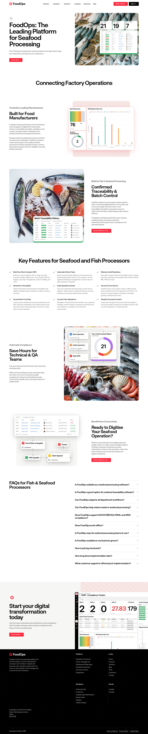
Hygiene (78, 700)
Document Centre (82, 670)
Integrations (80, 672)
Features (112, 662)
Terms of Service (112, 731)
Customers (112, 672)
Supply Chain (80, 697)
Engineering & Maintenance (85, 695)
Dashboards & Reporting (84, 664)
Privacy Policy (123, 731)
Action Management (83, 662)
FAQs (110, 670)
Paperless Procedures (83, 659)
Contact (111, 675)
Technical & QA (81, 689)
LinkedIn (111, 689)
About (111, 659)
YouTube (111, 692)
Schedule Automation (83, 667)
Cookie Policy (134, 731)
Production (79, 692)
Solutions (112, 664)
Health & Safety (81, 703)
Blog (110, 667)
